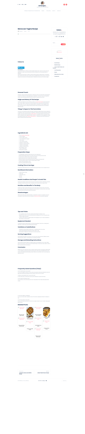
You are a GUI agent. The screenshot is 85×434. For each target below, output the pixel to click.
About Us (53, 10)
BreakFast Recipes (57, 64)
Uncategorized (56, 76)
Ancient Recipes (57, 62)
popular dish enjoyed (39, 101)
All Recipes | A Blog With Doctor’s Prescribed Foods (32, 10)
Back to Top (64, 380)
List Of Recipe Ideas (57, 70)
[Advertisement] (42, 20)
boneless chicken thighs (25, 135)
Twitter (21, 67)
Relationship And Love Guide (58, 74)
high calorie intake (37, 196)
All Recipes (42, 5)
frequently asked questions (31, 116)
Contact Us (59, 10)
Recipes (43, 10)
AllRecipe (21, 31)
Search (54, 42)
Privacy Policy (48, 10)
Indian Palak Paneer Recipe (43, 372)
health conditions (33, 113)
